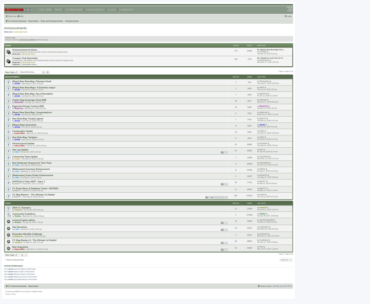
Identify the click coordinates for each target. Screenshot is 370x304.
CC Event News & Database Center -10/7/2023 (35, 188)
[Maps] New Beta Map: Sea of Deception (32, 94)
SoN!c (261, 131)
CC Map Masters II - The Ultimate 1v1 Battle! (34, 240)
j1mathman (263, 240)
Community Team (20, 32)
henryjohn (263, 143)
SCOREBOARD (73, 9)
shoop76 (18, 210)
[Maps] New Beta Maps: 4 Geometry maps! (33, 87)
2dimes (262, 169)
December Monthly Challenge (27, 234)
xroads (262, 195)
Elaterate (263, 100)
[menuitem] (20, 16)
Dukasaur (19, 236)
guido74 (262, 119)
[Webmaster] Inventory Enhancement (31, 169)
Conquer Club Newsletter (25, 58)
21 (220, 198)
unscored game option (23, 220)
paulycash (263, 234)
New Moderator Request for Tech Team (32, 163)
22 (223, 198)
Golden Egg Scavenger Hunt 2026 (29, 100)
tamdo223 (263, 175)
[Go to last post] (271, 81)
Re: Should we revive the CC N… (270, 58)
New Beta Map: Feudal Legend (27, 119)
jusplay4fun (264, 227)
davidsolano (264, 60)
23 (226, 198)
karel (261, 150)
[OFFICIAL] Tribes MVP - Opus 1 (28, 181)
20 (217, 198)
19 (214, 198)
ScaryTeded (264, 157)
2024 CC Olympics (21, 208)
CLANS (112, 9)
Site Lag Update (20, 150)
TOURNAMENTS (95, 9)
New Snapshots (20, 247)
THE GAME (45, 9)
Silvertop (262, 52)
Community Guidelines (27, 40)
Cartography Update (22, 131)
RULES (289, 11)
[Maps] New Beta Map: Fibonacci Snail (31, 81)
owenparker (264, 163)
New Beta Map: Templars (24, 137)
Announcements (15, 28)
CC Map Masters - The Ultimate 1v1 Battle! (33, 195)
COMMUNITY (126, 9)
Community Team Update (25, 157)
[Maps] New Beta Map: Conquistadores (32, 112)
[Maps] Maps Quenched (24, 125)
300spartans (264, 81)
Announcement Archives (24, 50)
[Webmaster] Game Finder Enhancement (32, 175)
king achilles (20, 133)
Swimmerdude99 (266, 220)
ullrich (261, 87)
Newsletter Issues (30, 64)
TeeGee (18, 216)
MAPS (58, 9)
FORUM (289, 7)
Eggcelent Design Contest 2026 (28, 106)
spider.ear (263, 112)
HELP (290, 9)
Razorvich (19, 102)
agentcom (263, 94)
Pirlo (261, 247)
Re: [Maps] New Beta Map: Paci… (271, 50)
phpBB (16, 291)
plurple (17, 84)
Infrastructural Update (23, 143)
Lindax (17, 159)
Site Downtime (19, 227)
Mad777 (18, 184)
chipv (17, 152)
